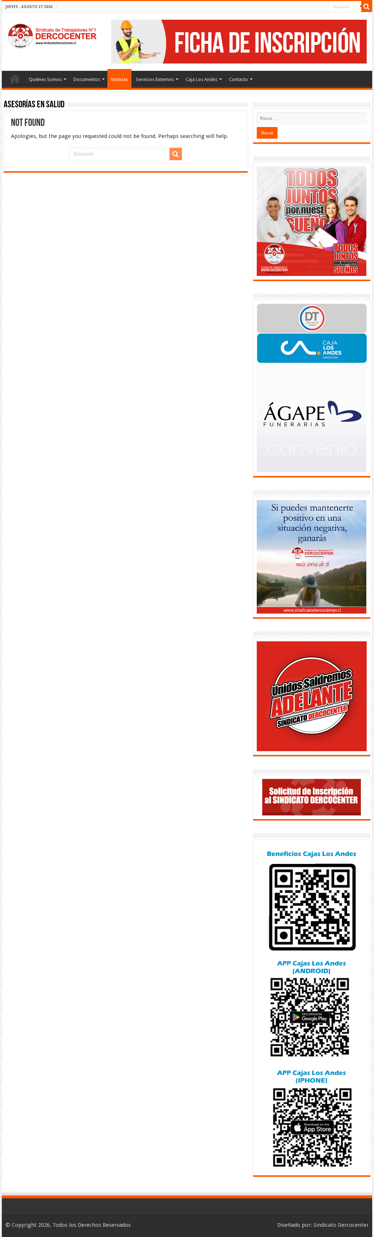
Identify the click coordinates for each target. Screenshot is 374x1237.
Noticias (119, 79)
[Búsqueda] (366, 6)
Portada (14, 78)
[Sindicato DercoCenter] (51, 34)
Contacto (238, 79)
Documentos (86, 79)
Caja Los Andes (201, 79)
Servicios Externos (155, 79)
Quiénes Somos (45, 79)
